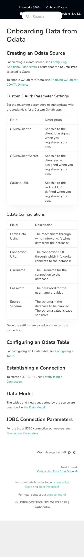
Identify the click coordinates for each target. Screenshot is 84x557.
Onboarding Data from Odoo (55, 471)
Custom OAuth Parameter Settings (38, 96)
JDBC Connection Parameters (40, 419)
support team (56, 495)
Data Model (20, 394)
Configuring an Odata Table (38, 342)
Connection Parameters (22, 433)
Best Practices (48, 487)
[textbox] (42, 243)
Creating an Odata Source (36, 53)
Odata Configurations (26, 214)
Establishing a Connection (36, 368)
